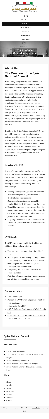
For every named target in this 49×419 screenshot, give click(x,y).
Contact (25, 39)
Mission (25, 32)
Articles (25, 20)
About (25, 24)
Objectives (25, 28)
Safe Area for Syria (14, 296)
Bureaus (25, 35)
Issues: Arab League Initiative (17, 360)
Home (25, 16)
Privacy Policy (36, 408)
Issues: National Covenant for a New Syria (22, 363)
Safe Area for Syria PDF (16, 306)
